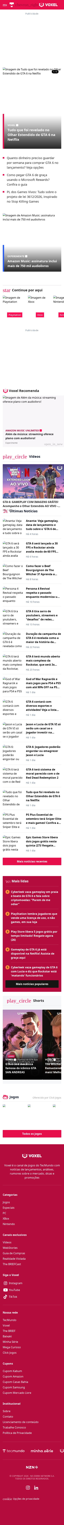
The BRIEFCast (12, 1264)
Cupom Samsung (14, 1387)
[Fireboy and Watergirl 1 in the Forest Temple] (14, 1115)
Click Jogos (10, 1353)
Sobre (6, 1411)
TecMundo (9, 1320)
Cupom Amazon (13, 1376)
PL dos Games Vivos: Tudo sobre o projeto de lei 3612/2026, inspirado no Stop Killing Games (32, 196)
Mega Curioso (12, 1347)
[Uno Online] (39, 1115)
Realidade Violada (14, 1259)
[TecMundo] (12, 4)
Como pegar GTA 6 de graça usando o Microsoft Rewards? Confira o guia (28, 179)
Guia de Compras (14, 1253)
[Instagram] (28, 1488)
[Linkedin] (36, 1488)
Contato (8, 1416)
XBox (6, 1218)
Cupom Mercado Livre (17, 1393)
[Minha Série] (42, 1450)
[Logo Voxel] (48, 5)
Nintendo (9, 1224)
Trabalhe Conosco (14, 1427)
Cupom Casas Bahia (15, 1382)
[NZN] (32, 1467)
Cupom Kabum (12, 1371)
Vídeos (7, 1242)
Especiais (9, 1208)
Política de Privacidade (17, 1433)
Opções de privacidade (21, 1499)
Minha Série (10, 1342)
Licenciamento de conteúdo (21, 1422)
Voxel (6, 1325)
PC (4, 1213)
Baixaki (7, 1336)
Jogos (6, 1202)
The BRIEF (9, 1331)
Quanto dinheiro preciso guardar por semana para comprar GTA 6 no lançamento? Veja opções (32, 162)
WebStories (10, 1248)
